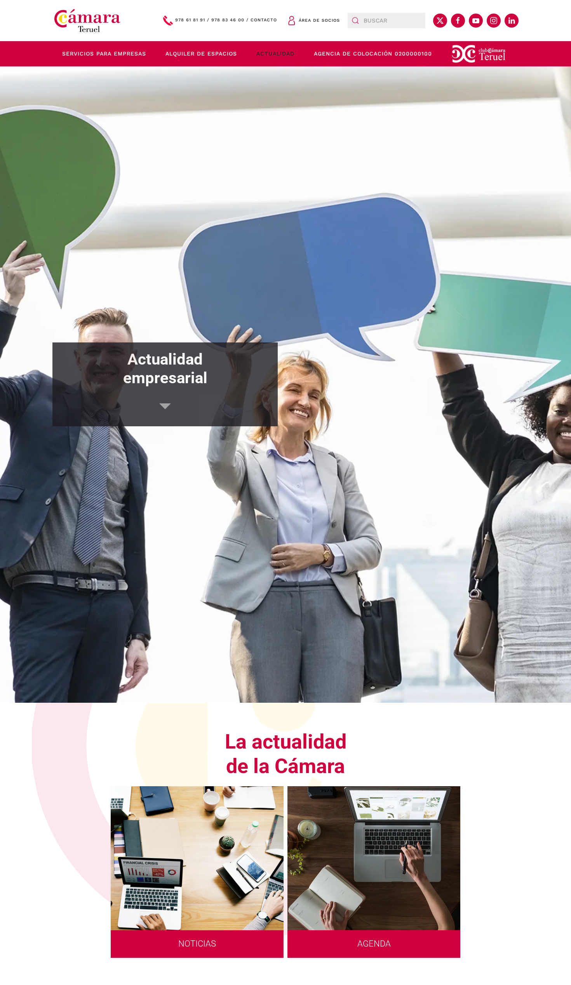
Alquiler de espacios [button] (201, 53)
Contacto (264, 20)
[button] (478, 53)
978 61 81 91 (190, 20)
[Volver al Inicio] (87, 20)
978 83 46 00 (227, 20)
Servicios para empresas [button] (104, 53)
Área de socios (319, 20)
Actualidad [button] (275, 53)
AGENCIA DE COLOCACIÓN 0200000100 (373, 53)
